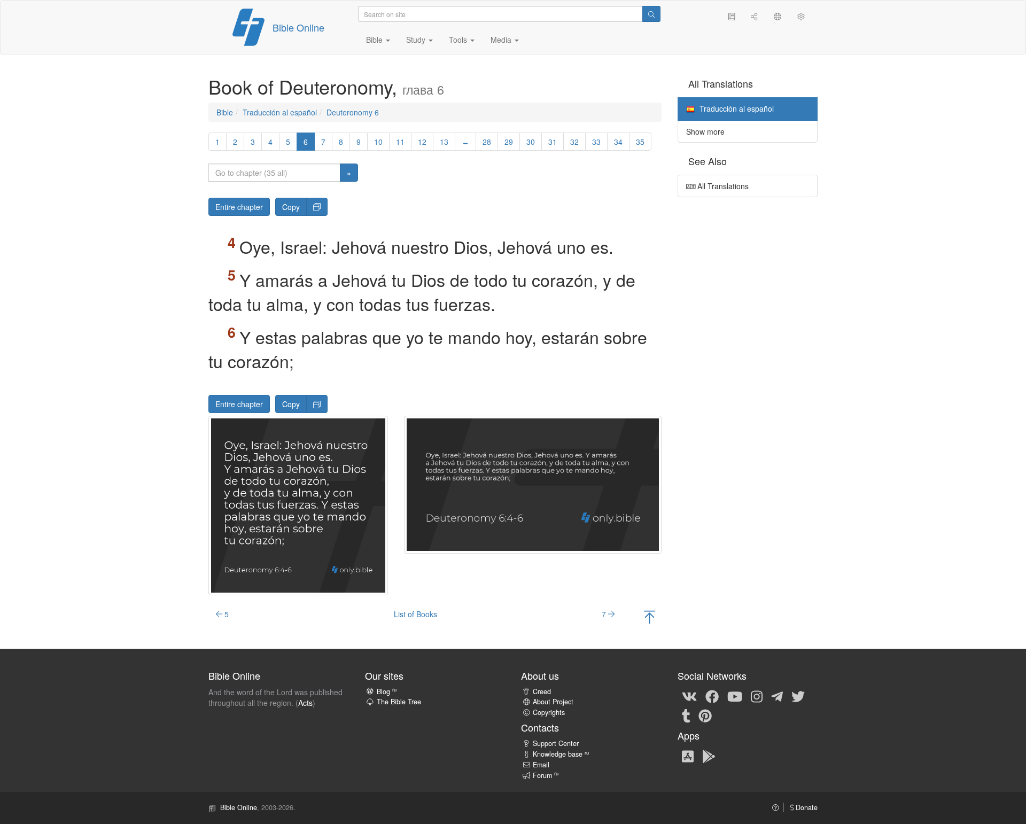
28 (487, 141)
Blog (387, 691)
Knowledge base (561, 754)
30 (530, 141)
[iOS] (688, 755)
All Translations (722, 186)
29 (508, 141)
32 (574, 141)
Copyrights (549, 712)
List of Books (415, 614)
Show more (705, 131)
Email (541, 764)
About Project (553, 701)
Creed (542, 691)
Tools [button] (459, 39)
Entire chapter (239, 206)
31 (552, 141)
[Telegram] (777, 696)
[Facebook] (712, 696)
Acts (305, 702)
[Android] (709, 755)
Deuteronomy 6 (353, 112)
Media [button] (502, 39)
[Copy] (317, 207)
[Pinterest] (705, 715)
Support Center (556, 743)
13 (444, 141)
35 (640, 141)
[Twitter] (798, 696)
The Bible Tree (399, 701)
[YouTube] (734, 696)
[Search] (651, 14)
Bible (224, 112)
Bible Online (298, 27)
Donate (806, 807)
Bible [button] (375, 39)
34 (618, 141)
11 (400, 141)
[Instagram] (757, 696)
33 (596, 141)
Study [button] (417, 39)
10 (378, 141)
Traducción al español (280, 112)
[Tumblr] (686, 715)
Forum (545, 775)
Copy (291, 206)
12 (422, 141)
